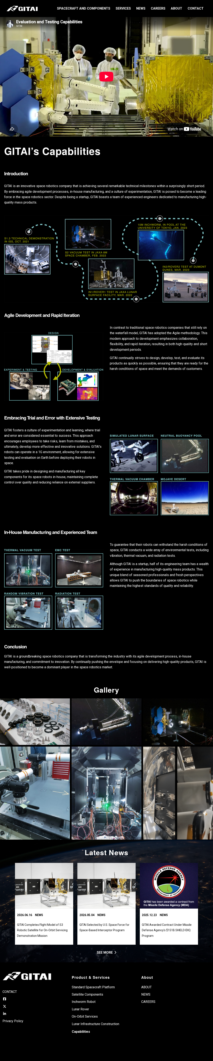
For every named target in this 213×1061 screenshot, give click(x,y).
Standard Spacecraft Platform (93, 987)
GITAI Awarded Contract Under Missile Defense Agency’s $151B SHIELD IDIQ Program (167, 930)
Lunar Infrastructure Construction (95, 1024)
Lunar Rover (80, 1009)
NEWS (39, 915)
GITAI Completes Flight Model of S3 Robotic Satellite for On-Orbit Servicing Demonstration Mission (42, 930)
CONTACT (9, 992)
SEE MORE (105, 952)
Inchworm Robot (83, 1002)
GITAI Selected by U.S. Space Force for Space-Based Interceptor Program (104, 927)
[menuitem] (83, 8)
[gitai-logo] (22, 8)
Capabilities (81, 1032)
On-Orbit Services (85, 1016)
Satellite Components (87, 994)
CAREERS (148, 1002)
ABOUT (146, 987)
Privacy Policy (12, 1021)
